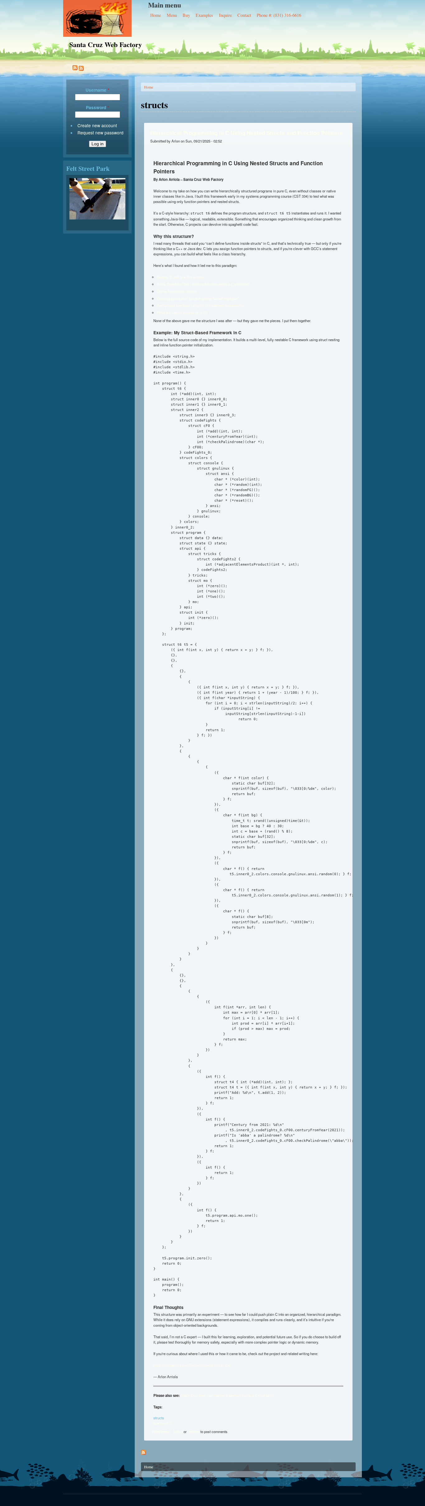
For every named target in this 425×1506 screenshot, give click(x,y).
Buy (186, 15)
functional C (162, 1423)
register (193, 1431)
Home (155, 15)
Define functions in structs (177, 291)
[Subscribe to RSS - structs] (76, 68)
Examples (204, 15)
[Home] (105, 18)
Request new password (100, 132)
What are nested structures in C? (182, 312)
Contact (244, 15)
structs (158, 1417)
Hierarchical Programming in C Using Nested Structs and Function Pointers (246, 133)
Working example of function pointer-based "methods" (198, 298)
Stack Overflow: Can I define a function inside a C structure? (203, 284)
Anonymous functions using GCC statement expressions (200, 305)
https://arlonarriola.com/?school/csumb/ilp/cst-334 (191, 1365)
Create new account (97, 125)
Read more (160, 1431)
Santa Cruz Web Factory (105, 44)
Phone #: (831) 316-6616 (279, 15)
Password (97, 107)
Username (97, 90)
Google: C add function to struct (181, 276)
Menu (172, 15)
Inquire (225, 15)
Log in (178, 1431)
